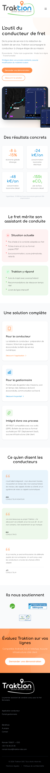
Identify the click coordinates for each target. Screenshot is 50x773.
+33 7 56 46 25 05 (9, 746)
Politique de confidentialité (34, 766)
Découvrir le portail (14, 396)
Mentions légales (12, 766)
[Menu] (45, 8)
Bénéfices (6, 725)
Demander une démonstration (17, 70)
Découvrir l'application (15, 356)
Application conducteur (11, 711)
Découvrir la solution (13, 78)
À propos (5, 728)
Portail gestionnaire (9, 714)
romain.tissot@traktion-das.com (14, 749)
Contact (5, 732)
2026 (12, 761)
